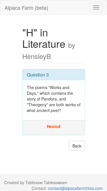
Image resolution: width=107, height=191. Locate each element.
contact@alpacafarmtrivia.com (75, 188)
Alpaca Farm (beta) (26, 7)
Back (76, 146)
